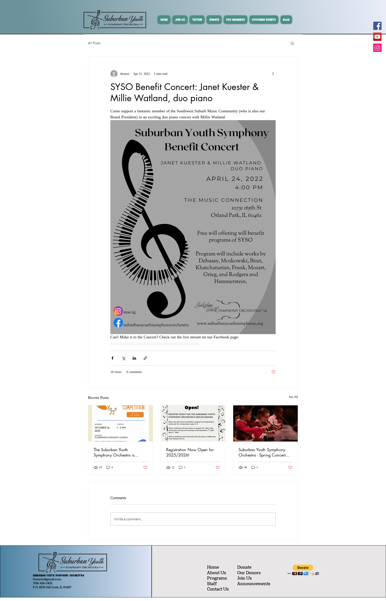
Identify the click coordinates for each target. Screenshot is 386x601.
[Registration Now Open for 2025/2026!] (193, 423)
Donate (244, 567)
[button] (292, 43)
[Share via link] (145, 358)
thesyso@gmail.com (47, 579)
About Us (216, 573)
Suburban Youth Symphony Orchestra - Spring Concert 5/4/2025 (262, 452)
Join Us (244, 578)
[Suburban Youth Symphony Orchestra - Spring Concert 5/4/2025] (265, 423)
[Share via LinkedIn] (134, 358)
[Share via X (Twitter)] (123, 358)
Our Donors (249, 573)
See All (293, 397)
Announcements (253, 584)
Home (213, 567)
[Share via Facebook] (112, 358)
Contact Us (218, 589)
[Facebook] (377, 26)
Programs (217, 578)
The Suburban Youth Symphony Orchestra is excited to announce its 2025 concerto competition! (119, 452)
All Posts (94, 43)
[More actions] (273, 73)
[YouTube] (377, 37)
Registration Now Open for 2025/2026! (190, 452)
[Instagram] (377, 48)
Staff (212, 584)
